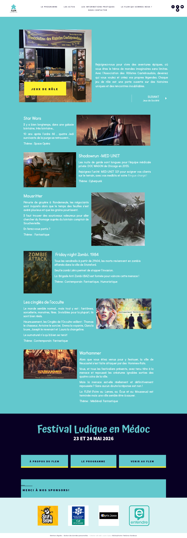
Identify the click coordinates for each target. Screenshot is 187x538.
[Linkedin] (177, 10)
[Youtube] (182, 6)
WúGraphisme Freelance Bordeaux (124, 535)
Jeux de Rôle (44, 89)
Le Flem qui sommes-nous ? (136, 7)
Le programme (49, 7)
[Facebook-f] (177, 6)
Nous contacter (97, 10)
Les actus (69, 7)
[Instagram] (173, 6)
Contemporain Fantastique (51, 340)
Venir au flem (142, 461)
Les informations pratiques (98, 7)
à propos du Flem (44, 461)
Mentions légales (56, 535)
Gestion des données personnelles (76, 535)
